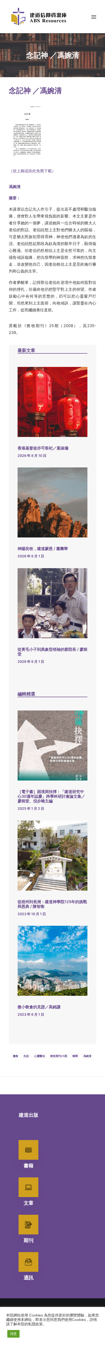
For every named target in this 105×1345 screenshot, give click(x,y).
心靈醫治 (39, 1056)
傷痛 (15, 1056)
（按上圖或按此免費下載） (32, 170)
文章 (28, 1203)
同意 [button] (13, 1334)
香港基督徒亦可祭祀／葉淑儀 (43, 448)
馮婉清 (87, 1056)
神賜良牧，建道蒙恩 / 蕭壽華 (43, 548)
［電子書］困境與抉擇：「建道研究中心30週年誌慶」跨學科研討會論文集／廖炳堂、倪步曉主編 (51, 796)
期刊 (28, 1240)
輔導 (75, 1056)
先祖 (26, 1056)
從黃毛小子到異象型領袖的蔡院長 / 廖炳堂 (52, 651)
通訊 (28, 1278)
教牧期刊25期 (58, 1056)
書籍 (28, 1166)
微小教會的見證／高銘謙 (39, 1006)
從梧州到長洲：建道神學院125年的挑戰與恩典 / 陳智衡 (52, 904)
